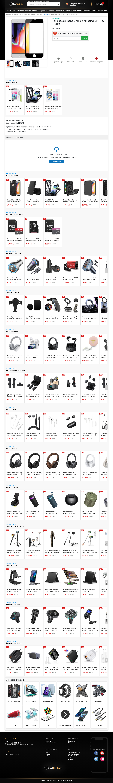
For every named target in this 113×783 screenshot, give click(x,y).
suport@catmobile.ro (12, 754)
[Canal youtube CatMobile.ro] (102, 753)
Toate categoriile (10, 14)
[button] (106, 192)
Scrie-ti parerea (56, 161)
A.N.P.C (70, 758)
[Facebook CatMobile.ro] (97, 753)
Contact (48, 741)
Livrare (47, 752)
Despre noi (71, 741)
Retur (47, 756)
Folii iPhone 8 (47, 14)
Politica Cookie (73, 756)
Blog (69, 743)
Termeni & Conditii (74, 752)
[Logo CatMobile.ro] (16, 4)
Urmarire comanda (51, 743)
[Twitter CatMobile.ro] (97, 759)
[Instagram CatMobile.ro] (102, 759)
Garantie (48, 754)
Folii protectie (31, 14)
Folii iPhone (39, 14)
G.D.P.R (70, 759)
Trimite (84, 38)
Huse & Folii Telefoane (21, 14)
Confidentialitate (73, 754)
